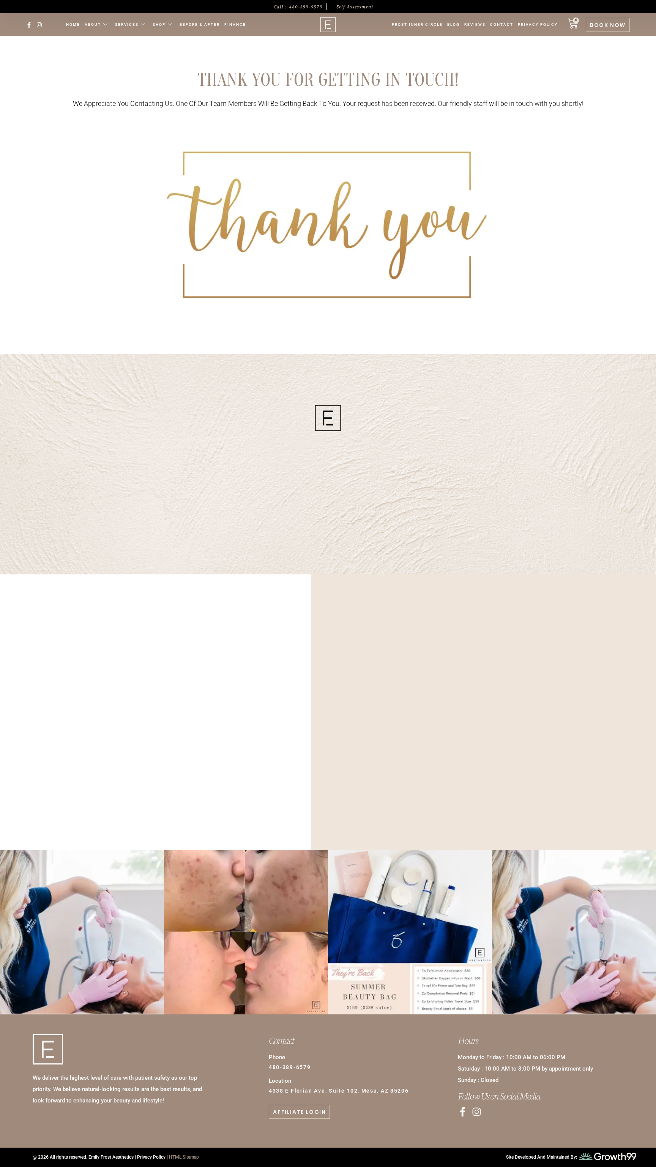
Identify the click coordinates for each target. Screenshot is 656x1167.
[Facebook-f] (29, 25)
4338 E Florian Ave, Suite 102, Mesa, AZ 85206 (339, 1091)
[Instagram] (39, 25)
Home (73, 24)
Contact (501, 24)
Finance (235, 24)
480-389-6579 (328, 484)
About (93, 24)
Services (127, 24)
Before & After (200, 24)
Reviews (475, 24)
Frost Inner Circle (417, 24)
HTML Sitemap (184, 1157)
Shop (159, 24)
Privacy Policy (538, 24)
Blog (453, 24)
